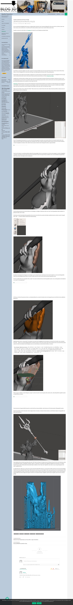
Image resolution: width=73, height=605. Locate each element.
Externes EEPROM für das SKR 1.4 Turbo (20, 543)
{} (37, 564)
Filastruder (4, 108)
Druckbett (4, 98)
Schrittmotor (5, 121)
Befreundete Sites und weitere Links (5, 34)
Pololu (3, 118)
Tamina (24, 572)
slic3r (8, 123)
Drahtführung (4, 97)
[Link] (36, 564)
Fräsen (3, 21)
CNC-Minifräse (5, 95)
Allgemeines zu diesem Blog (6, 36)
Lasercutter (4, 114)
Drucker (3, 19)
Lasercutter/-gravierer (5, 23)
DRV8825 (4, 101)
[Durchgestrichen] (28, 564)
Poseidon (29, 30)
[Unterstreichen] (27, 564)
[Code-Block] (34, 564)
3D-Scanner (3, 25)
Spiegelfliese (3, 124)
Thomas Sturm (21, 23)
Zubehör (3, 29)
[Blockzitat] (33, 564)
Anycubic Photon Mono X (6, 91)
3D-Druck (15, 19)
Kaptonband (4, 113)
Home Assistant (4, 112)
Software (27, 19)
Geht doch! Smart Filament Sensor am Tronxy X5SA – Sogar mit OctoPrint (25, 539)
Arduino (3, 92)
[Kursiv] (25, 564)
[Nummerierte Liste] (30, 564)
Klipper (7, 113)
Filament (4, 106)
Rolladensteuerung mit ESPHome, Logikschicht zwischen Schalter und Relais (5, 50)
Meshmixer (15, 83)
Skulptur (23, 19)
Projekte (3, 27)
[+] (39, 564)
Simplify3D (4, 123)
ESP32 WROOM (4, 103)
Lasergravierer (4, 116)
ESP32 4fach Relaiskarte (5, 102)
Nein (39, 603)
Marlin (7, 116)
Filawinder (4, 109)
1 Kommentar (28, 23)
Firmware (8, 109)
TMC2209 (3, 130)
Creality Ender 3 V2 (4, 96)
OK (34, 603)
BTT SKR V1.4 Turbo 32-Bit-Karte (6, 93)
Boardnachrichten (5, 38)
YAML (2, 138)
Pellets (8, 117)
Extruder (4, 104)
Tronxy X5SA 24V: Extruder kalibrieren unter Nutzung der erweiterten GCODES (6, 47)
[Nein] (71, 602)
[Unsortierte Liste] (31, 564)
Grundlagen (19, 19)
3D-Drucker (6, 88)
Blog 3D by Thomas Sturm (7, 14)
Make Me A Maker (50, 75)
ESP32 (6, 101)
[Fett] (24, 564)
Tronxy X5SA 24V (6, 135)
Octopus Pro (4, 117)
